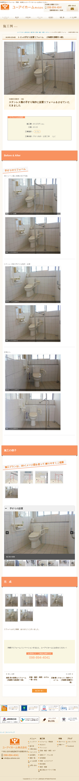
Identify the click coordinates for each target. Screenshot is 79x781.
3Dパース (62, 741)
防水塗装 (43, 764)
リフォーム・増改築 (46, 741)
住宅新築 (43, 758)
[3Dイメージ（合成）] (11, 492)
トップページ (32, 742)
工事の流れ (33, 749)
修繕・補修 (43, 767)
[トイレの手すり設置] (41, 600)
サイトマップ (10, 732)
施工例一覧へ (39, 691)
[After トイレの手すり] (11, 600)
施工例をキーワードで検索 (47, 770)
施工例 (32, 746)
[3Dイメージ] (11, 477)
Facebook (70, 746)
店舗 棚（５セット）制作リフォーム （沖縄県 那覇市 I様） (62, 680)
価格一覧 (32, 758)
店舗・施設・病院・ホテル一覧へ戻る (39, 678)
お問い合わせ (32, 766)
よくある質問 (32, 761)
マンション (43, 747)
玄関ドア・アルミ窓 (46, 755)
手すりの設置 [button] (15, 508)
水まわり (43, 744)
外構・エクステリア (46, 761)
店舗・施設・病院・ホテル (47, 751)
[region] (39, 538)
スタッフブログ (71, 742)
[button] (7, 532)
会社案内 (32, 755)
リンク (2, 732)
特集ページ (60, 745)
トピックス (33, 752)
